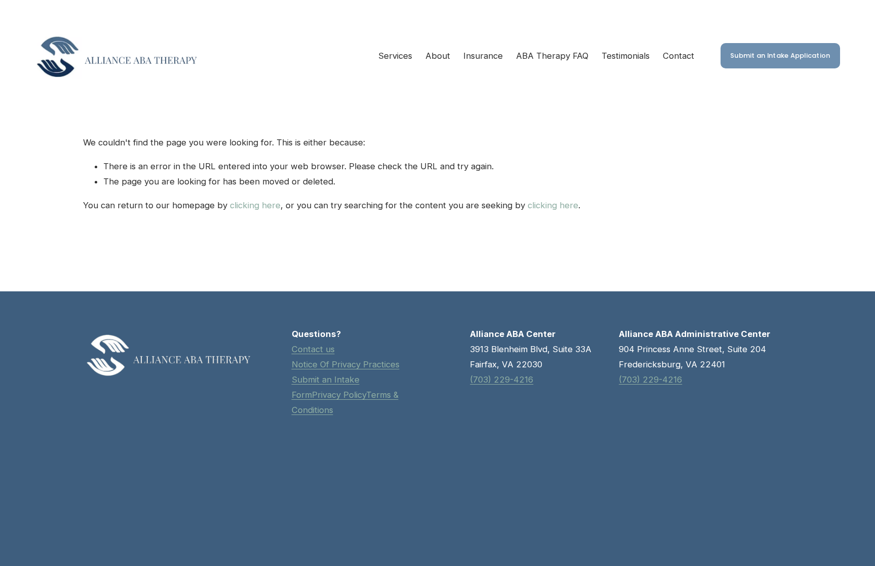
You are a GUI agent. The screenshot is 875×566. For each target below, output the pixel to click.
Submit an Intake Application (780, 55)
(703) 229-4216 (650, 379)
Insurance (483, 56)
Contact (678, 56)
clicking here (255, 205)
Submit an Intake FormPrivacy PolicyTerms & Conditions (345, 394)
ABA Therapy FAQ (552, 56)
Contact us (313, 349)
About (437, 56)
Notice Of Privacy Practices (346, 364)
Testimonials (626, 56)
